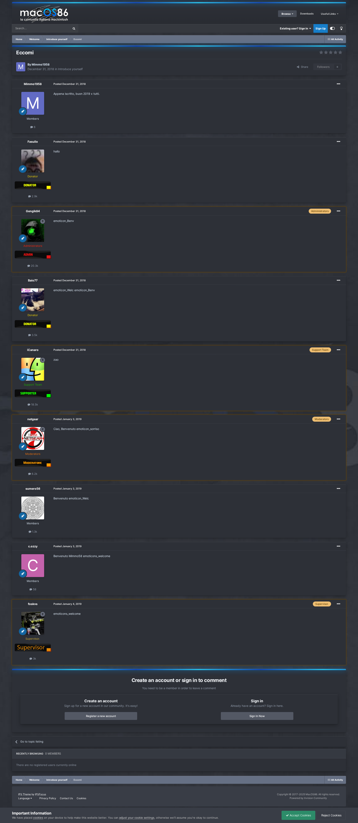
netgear (32, 419)
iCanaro (33, 350)
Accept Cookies (300, 815)
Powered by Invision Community (308, 798)
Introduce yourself (70, 69)
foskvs (32, 604)
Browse (286, 13)
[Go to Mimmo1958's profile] (20, 66)
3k (34, 658)
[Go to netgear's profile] (32, 438)
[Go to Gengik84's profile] (32, 230)
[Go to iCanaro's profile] (32, 369)
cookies (38, 817)
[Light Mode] (341, 28)
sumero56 (32, 488)
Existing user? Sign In (294, 28)
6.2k (34, 473)
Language (24, 798)
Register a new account (101, 716)
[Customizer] (332, 28)
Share (303, 66)
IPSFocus (40, 794)
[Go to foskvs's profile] (32, 623)
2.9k (34, 196)
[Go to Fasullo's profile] (32, 161)
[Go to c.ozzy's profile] (32, 565)
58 (34, 589)
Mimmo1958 (41, 64)
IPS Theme (24, 794)
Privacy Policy (47, 798)
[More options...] (338, 84)
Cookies (81, 798)
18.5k (34, 404)
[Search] (74, 28)
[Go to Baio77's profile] (32, 299)
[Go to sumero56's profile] (32, 508)
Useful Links (328, 13)
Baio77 (32, 280)
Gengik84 (33, 211)
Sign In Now (257, 716)
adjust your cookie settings (136, 817)
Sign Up (321, 28)
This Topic (58, 28)
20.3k (34, 265)
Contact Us (66, 798)
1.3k (34, 531)
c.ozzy (32, 546)
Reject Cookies (331, 815)
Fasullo (33, 141)
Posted (69, 83)
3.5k (34, 335)
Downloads (307, 13)
